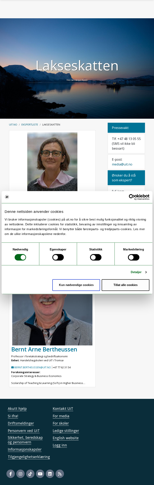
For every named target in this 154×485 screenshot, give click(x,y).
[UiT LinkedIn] (50, 474)
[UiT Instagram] (20, 474)
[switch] (58, 257)
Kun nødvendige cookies (76, 285)
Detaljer (136, 272)
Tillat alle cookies (125, 285)
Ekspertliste (29, 124)
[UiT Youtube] (40, 474)
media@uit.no (122, 164)
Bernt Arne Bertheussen (44, 349)
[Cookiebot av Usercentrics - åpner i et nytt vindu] (131, 197)
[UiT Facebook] (10, 474)
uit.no (13, 124)
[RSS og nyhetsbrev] (60, 474)
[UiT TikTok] (30, 474)
